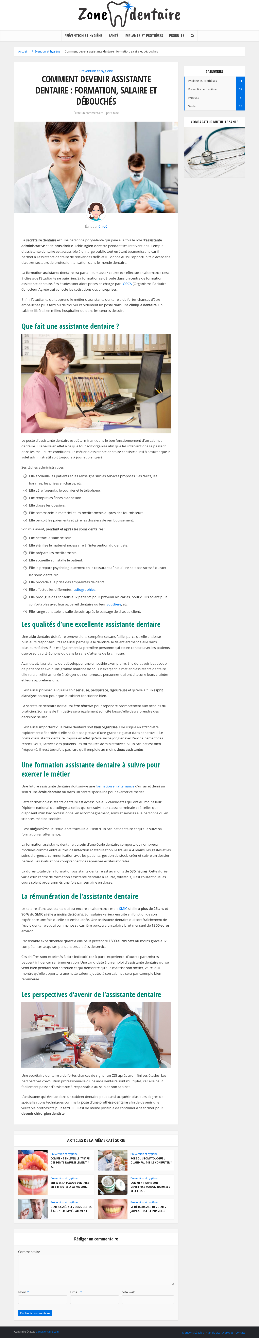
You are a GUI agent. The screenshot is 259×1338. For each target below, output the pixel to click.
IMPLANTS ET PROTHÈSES (143, 35)
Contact (240, 1332)
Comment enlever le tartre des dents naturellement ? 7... (70, 1162)
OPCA (127, 283)
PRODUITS (176, 35)
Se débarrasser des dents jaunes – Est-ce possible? (148, 1209)
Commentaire (29, 1251)
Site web (128, 1292)
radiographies (83, 589)
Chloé (115, 113)
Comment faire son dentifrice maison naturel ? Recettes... (150, 1186)
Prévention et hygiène (46, 51)
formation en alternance (115, 786)
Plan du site (213, 1332)
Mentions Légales (193, 1332)
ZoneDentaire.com (47, 1331)
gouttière (113, 604)
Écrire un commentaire (88, 113)
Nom (23, 1292)
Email (76, 1292)
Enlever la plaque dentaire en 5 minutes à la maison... (70, 1184)
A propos (228, 1332)
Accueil (22, 51)
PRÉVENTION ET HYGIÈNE (83, 35)
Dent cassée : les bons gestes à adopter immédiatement (71, 1209)
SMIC (123, 908)
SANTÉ (113, 35)
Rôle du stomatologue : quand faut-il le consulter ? (151, 1160)
